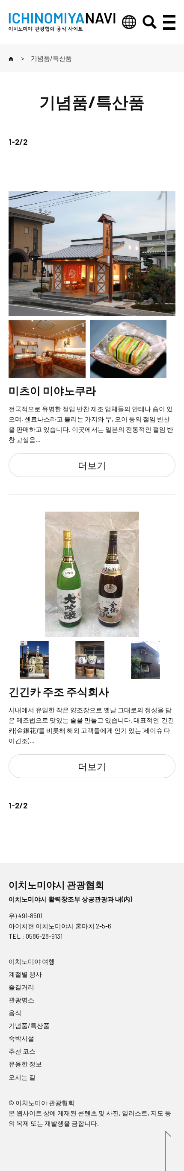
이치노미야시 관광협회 (56, 884)
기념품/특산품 (29, 1025)
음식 (15, 1012)
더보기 (92, 465)
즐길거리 (21, 987)
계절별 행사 (25, 974)
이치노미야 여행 (32, 961)
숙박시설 (21, 1038)
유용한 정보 (25, 1064)
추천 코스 (22, 1051)
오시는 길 (22, 1077)
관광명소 (21, 1000)
